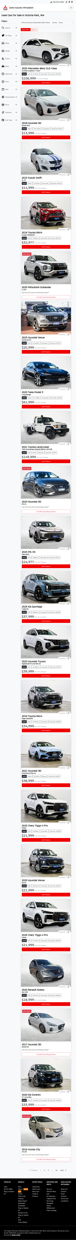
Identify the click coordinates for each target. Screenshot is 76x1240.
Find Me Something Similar (46, 297)
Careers (63, 1191)
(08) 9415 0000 (58, 2)
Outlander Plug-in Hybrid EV (23, 1208)
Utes (5, 1187)
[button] (71, 8)
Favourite (62, 65)
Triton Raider (22, 1222)
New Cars (35, 1191)
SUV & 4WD (8, 1189)
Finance (35, 1196)
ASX (19, 1220)
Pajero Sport (22, 1201)
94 (56, 1170)
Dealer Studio (16, 1235)
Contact (63, 1196)
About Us (64, 1189)
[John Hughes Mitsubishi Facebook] (69, 2)
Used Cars (36, 1187)
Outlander (21, 1203)
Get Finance (46, 83)
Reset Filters (26, 29)
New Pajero (20, 1188)
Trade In (35, 1194)
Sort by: (54, 22)
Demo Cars (36, 1189)
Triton (20, 1194)
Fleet (63, 1194)
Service (49, 1189)
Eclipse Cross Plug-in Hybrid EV (23, 1215)
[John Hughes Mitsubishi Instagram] (72, 2)
